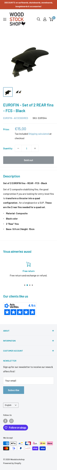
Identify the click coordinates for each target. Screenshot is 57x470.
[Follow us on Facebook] (5, 421)
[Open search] (38, 19)
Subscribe (13, 390)
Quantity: (8, 148)
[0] (51, 19)
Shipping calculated (38, 133)
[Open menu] (4, 19)
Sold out (28, 160)
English (8, 405)
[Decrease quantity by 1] (18, 148)
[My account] (44, 19)
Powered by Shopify (12, 463)
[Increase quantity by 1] (35, 148)
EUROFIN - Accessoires (15, 118)
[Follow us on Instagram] (11, 421)
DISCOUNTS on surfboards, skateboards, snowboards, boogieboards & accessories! (28, 4)
